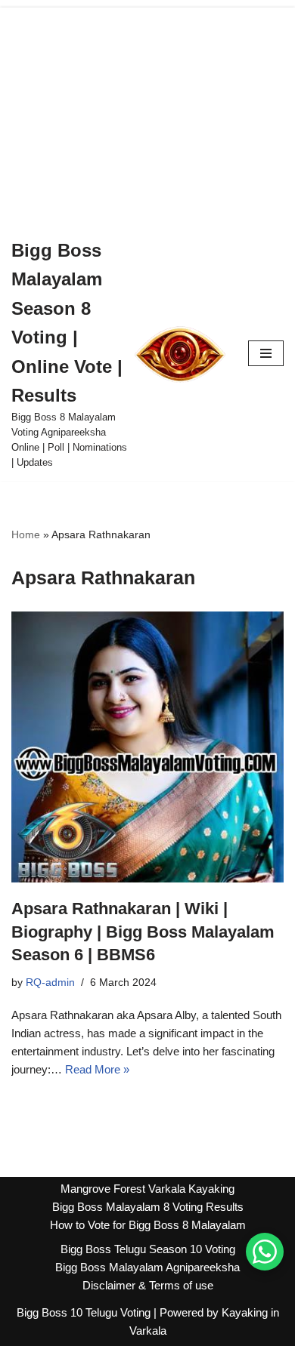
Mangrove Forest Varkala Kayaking (147, 1188)
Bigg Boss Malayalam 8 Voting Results (148, 1206)
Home (25, 534)
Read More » (97, 1069)
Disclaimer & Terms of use (147, 1285)
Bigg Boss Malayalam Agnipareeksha (147, 1267)
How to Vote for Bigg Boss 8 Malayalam (148, 1224)
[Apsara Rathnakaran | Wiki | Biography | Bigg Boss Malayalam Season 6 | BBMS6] (147, 746)
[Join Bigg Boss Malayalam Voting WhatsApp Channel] (265, 1252)
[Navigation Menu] (266, 353)
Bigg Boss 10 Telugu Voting (84, 1312)
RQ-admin (50, 982)
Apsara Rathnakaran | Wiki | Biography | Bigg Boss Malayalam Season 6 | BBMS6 (143, 932)
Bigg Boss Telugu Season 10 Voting (148, 1249)
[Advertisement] (147, 113)
